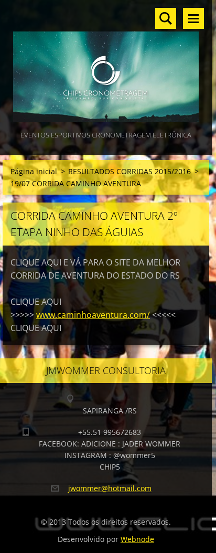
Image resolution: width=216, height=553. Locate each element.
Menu (193, 18)
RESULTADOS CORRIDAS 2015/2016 (129, 171)
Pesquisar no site (165, 18)
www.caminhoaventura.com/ (93, 315)
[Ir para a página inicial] (106, 64)
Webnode (137, 539)
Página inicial (33, 171)
